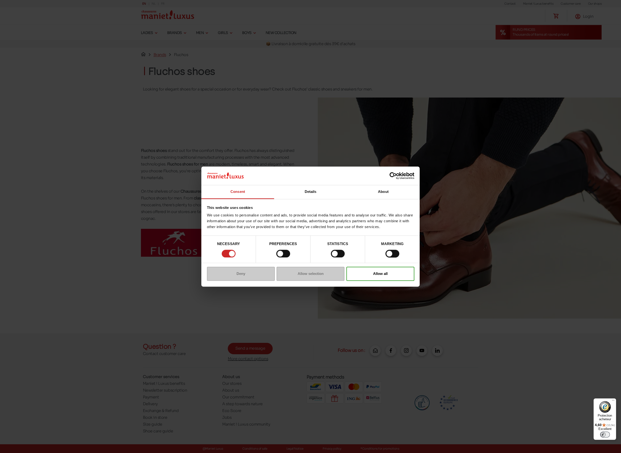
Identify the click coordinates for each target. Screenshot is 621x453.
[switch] (283, 253)
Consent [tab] (237, 192)
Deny (241, 274)
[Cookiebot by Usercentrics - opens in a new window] (393, 175)
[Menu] (613, 401)
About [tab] (383, 192)
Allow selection (311, 274)
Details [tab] (311, 192)
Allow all (380, 274)
